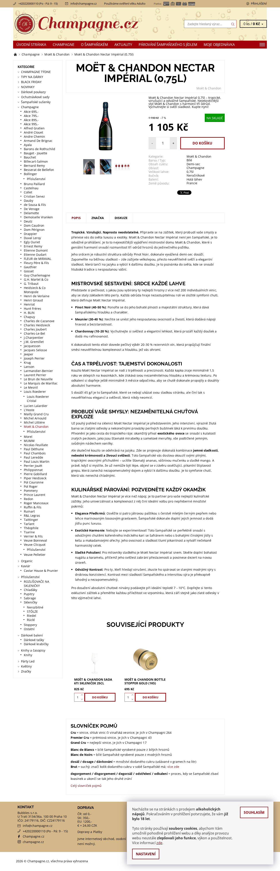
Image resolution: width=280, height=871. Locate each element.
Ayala (28, 145)
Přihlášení (259, 3)
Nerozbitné (35, 607)
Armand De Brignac (38, 141)
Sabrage (30, 598)
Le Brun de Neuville (38, 379)
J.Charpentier (33, 338)
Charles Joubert (35, 329)
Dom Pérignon (34, 230)
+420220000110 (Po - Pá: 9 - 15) (38, 3)
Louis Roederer (35, 391)
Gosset (29, 271)
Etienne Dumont (36, 250)
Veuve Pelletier (35, 555)
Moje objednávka (219, 44)
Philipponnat (33, 470)
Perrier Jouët (33, 466)
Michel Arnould (35, 418)
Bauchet (30, 157)
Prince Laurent (34, 495)
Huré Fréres (32, 308)
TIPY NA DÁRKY (32, 77)
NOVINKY (28, 87)
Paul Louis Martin (36, 461)
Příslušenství (36, 179)
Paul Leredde (33, 457)
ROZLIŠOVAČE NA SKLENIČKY (36, 583)
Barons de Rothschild (39, 149)
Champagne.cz (33, 836)
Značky (26, 671)
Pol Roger (31, 486)
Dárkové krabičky (36, 644)
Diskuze (121, 218)
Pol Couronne (34, 482)
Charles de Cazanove (39, 321)
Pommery (31, 491)
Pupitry (29, 594)
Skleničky (30, 602)
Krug (27, 362)
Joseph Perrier (34, 358)
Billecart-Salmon (36, 161)
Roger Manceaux (36, 503)
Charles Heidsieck (37, 325)
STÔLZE (32, 611)
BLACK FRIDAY (31, 82)
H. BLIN (29, 313)
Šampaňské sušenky (36, 102)
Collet (28, 192)
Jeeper (28, 354)
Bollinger (30, 174)
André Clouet (33, 132)
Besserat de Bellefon (39, 170)
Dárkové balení (32, 635)
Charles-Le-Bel (34, 333)
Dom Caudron (34, 225)
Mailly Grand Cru (36, 414)
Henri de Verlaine (36, 296)
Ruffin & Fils (32, 507)
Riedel (31, 616)
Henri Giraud (33, 300)
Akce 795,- (31, 116)
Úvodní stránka (31, 44)
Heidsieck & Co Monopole (35, 290)
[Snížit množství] (82, 699)
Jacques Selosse (35, 350)
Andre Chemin (34, 136)
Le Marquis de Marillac (41, 383)
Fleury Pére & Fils (36, 263)
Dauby (28, 200)
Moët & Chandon (208, 88)
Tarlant (29, 524)
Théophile (31, 528)
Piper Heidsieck (35, 478)
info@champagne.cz (83, 3)
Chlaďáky (30, 590)
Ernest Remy (33, 246)
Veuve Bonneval (35, 540)
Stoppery (30, 625)
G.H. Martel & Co (36, 279)
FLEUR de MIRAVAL (37, 259)
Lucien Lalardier (35, 406)
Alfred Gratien (34, 128)
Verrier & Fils (33, 536)
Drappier (30, 234)
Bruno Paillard (34, 184)
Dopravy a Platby (89, 832)
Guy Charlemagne (37, 275)
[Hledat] (232, 24)
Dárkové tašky (34, 640)
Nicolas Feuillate (36, 445)
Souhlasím (254, 812)
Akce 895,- (31, 120)
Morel (28, 437)
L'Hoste (29, 410)
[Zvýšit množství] (82, 695)
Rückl (31, 620)
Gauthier (30, 267)
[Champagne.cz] (76, 23)
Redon (28, 499)
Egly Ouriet (32, 242)
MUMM (29, 441)
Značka (97, 218)
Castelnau (31, 188)
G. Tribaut (31, 284)
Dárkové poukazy (33, 92)
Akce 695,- (31, 112)
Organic (27, 561)
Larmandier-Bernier (38, 371)
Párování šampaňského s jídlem (168, 44)
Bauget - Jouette (35, 153)
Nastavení (146, 854)
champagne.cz (33, 842)
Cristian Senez (34, 196)
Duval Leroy (32, 238)
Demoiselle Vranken (38, 217)
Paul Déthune (34, 449)
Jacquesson (32, 346)
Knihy (28, 655)
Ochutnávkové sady (35, 97)
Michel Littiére (34, 422)
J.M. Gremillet (34, 342)
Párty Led (28, 661)
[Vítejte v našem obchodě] (16, 54)
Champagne (63, 44)
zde (159, 842)
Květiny (26, 666)
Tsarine (29, 532)
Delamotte (31, 213)
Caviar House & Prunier (41, 570)
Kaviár (25, 566)
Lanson (29, 367)
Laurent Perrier (35, 375)
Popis (76, 218)
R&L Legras (32, 515)
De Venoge (31, 209)
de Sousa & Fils (35, 205)
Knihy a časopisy (33, 650)
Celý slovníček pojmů (86, 786)
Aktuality (123, 44)
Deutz (28, 221)
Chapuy (29, 317)
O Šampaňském (94, 44)
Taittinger (31, 520)
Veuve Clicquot (35, 544)
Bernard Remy (34, 165)
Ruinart (29, 511)
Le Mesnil (31, 387)
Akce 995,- (31, 124)
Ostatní (29, 629)
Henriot (29, 304)
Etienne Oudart (35, 254)
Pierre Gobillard (35, 474)
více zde (173, 767)
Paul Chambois (35, 453)
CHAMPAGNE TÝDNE (36, 72)
